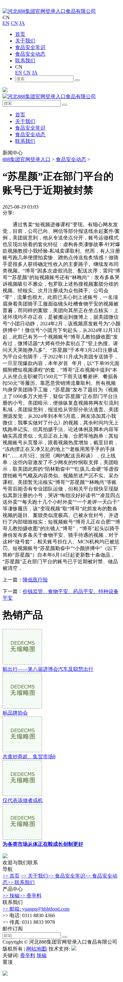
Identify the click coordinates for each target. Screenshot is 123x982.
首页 (20, 34)
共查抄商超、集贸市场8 (29, 756)
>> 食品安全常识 (66, 875)
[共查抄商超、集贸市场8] (22, 750)
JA (22, 23)
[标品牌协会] (22, 707)
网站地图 (36, 948)
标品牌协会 (15, 712)
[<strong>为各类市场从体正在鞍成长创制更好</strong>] (22, 838)
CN (14, 23)
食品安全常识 (30, 47)
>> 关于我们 (34, 875)
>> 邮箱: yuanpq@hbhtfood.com (36, 909)
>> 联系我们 (21, 882)
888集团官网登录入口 (26, 159)
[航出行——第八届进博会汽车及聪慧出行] (22, 663)
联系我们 (25, 60)
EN (6, 23)
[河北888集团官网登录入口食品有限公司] (49, 11)
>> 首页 (11, 875)
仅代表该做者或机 (23, 800)
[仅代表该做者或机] (22, 794)
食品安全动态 (30, 54)
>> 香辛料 (31, 895)
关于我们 (25, 40)
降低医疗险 (35, 579)
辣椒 (42, 955)
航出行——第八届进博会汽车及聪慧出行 (48, 669)
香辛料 (27, 955)
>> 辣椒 (11, 895)
